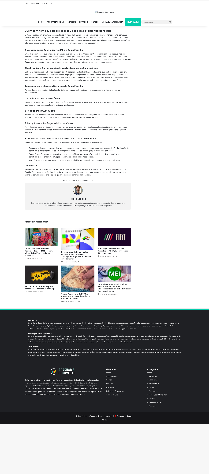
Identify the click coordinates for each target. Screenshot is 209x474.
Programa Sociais (55, 22)
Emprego (83, 22)
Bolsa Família (133, 22)
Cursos (94, 22)
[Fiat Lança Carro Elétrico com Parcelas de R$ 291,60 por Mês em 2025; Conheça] (114, 237)
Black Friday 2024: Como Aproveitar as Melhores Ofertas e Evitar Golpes (41, 287)
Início (41, 22)
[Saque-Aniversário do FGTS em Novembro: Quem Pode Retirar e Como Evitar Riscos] (77, 279)
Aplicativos (153, 376)
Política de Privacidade (115, 391)
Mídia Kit (109, 384)
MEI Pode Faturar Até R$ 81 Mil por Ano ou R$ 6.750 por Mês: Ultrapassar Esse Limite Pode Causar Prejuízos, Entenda (114, 287)
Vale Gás (152, 406)
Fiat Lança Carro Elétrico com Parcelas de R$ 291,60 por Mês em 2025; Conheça (113, 250)
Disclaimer (110, 387)
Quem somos (111, 376)
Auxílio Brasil (153, 380)
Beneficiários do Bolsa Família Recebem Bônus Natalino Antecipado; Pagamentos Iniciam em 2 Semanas (76, 255)
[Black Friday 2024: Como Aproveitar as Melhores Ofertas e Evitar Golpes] (41, 275)
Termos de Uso (112, 395)
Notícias (72, 22)
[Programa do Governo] (104, 12)
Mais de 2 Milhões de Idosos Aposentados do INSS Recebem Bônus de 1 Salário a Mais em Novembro (39, 252)
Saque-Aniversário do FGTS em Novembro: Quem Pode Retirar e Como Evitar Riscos (75, 296)
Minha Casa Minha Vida (112, 22)
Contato (109, 380)
